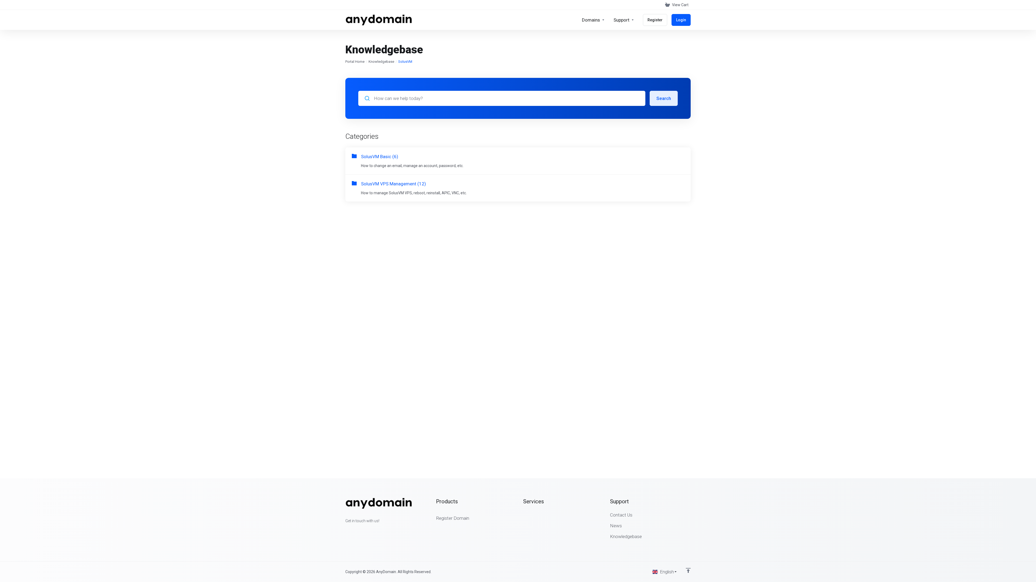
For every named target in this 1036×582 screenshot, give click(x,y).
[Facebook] (345, 530)
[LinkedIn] (362, 530)
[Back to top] (688, 570)
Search (663, 98)
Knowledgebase (381, 62)
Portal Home (354, 62)
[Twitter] (354, 530)
